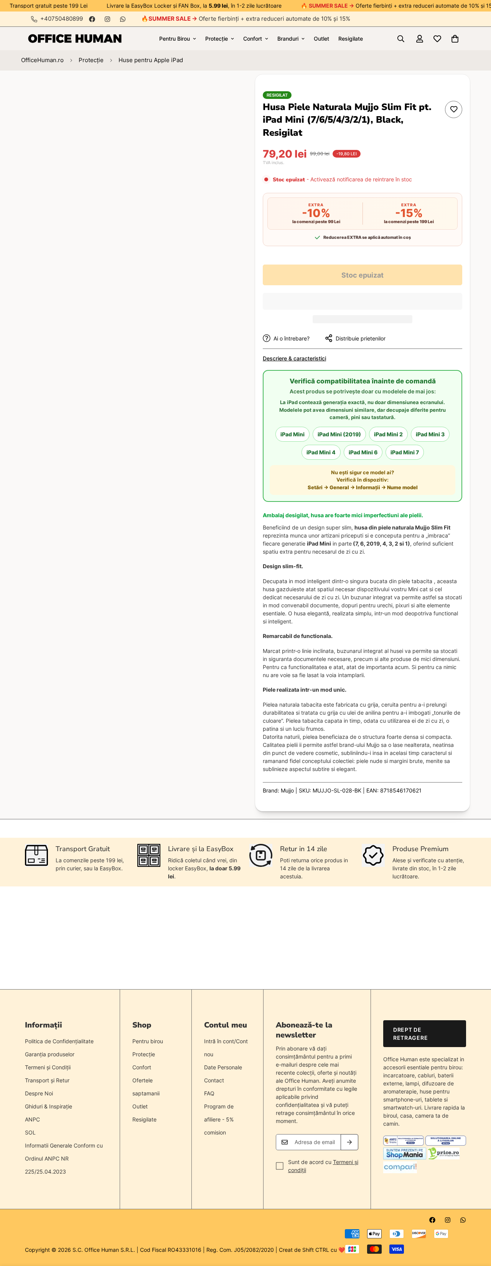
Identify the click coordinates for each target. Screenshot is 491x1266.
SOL (30, 1132)
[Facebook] (92, 19)
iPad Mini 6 (363, 452)
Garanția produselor (49, 1054)
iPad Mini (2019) (339, 434)
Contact (214, 1080)
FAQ (209, 1093)
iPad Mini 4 (321, 452)
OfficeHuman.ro (42, 60)
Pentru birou (147, 1041)
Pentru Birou (174, 38)
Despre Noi (39, 1093)
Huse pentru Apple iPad (151, 60)
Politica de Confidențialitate (59, 1041)
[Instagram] (107, 19)
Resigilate (350, 38)
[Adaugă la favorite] (453, 109)
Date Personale (223, 1067)
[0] (455, 39)
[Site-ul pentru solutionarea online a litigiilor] (445, 1143)
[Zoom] (210, 90)
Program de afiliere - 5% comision (219, 1119)
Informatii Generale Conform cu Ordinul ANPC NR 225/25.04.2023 (64, 1158)
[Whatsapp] (123, 19)
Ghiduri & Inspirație (48, 1106)
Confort (252, 38)
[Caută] (401, 38)
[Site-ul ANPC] (404, 1143)
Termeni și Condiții (48, 1067)
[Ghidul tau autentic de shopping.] (400, 1171)
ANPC (32, 1119)
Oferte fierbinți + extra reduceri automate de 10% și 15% (249, 18)
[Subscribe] (349, 1142)
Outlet (321, 38)
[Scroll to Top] (476, 1224)
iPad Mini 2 (388, 434)
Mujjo (287, 790)
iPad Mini (292, 434)
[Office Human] (75, 38)
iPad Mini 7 (404, 452)
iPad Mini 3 (430, 434)
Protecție (216, 38)
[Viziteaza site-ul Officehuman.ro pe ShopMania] (404, 1157)
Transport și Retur (47, 1080)
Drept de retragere (410, 1033)
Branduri (287, 38)
